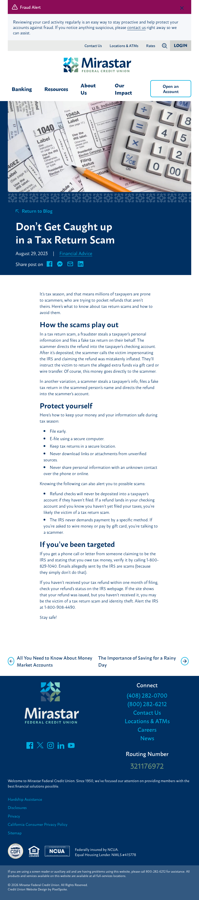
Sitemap (15, 833)
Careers (147, 729)
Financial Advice (75, 253)
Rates (150, 45)
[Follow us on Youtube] (71, 747)
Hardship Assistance (25, 799)
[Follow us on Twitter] (40, 747)
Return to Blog (37, 211)
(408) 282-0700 (147, 695)
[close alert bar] (182, 8)
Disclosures (17, 808)
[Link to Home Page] (99, 65)
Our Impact (123, 88)
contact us (136, 27)
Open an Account (171, 88)
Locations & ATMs (124, 45)
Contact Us (93, 45)
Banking (22, 89)
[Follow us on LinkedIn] (61, 747)
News (147, 738)
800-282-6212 (156, 871)
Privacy (14, 816)
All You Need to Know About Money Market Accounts (54, 661)
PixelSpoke (59, 889)
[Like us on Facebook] (29, 747)
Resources (56, 89)
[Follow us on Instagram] (50, 747)
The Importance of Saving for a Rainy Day (137, 661)
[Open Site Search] (164, 46)
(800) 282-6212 (147, 703)
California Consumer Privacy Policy (37, 824)
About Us (88, 88)
